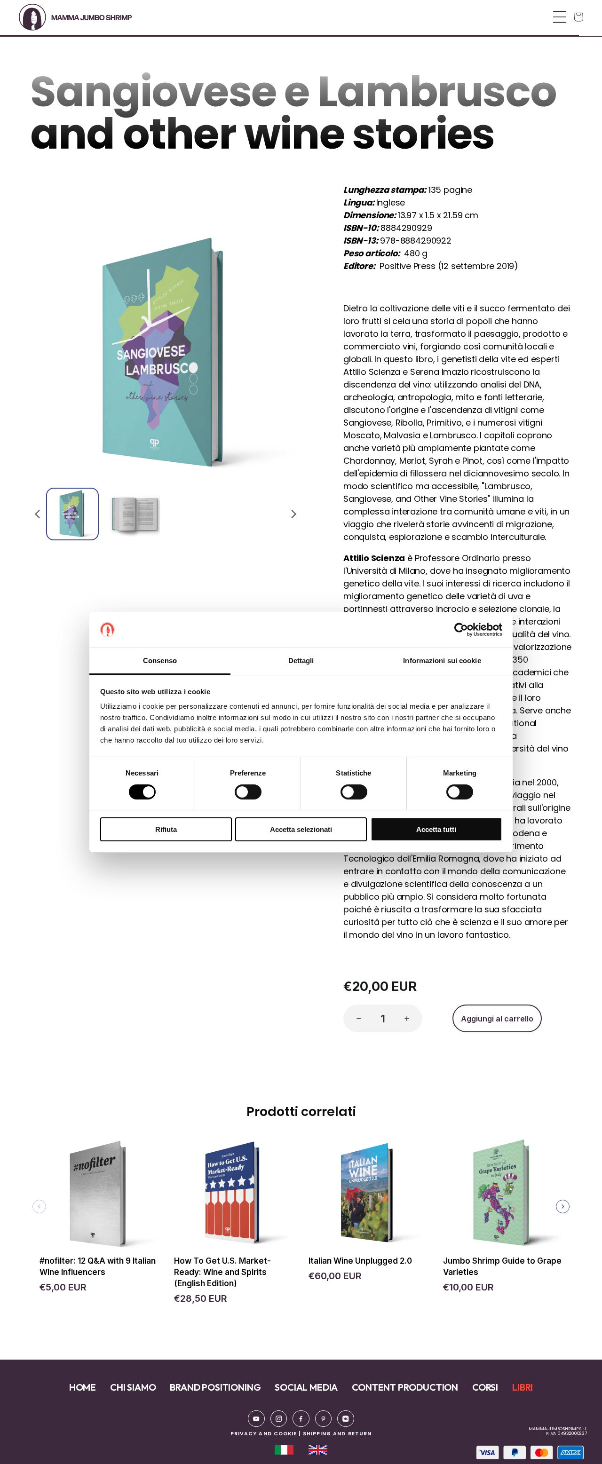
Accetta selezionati (301, 829)
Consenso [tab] (160, 661)
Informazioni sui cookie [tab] (442, 661)
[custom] (256, 1419)
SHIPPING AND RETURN (337, 1433)
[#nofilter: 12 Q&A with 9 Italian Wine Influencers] (99, 1197)
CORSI (485, 1387)
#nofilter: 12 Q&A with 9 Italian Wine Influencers (98, 1266)
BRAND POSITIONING (215, 1387)
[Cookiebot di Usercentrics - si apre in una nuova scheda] (461, 630)
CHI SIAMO (133, 1387)
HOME (82, 1387)
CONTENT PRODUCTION (405, 1387)
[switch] (248, 791)
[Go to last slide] (38, 514)
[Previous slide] (39, 1206)
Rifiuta (166, 829)
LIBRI (522, 1387)
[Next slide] (293, 514)
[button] (298, 17)
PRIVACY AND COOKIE (263, 1433)
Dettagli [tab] (301, 661)
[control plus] (409, 1018)
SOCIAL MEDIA (306, 1387)
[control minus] (356, 1018)
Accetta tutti (436, 829)
